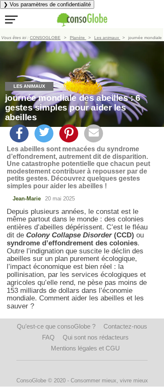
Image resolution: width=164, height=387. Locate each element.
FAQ (48, 337)
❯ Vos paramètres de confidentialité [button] (47, 4)
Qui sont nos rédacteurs (96, 337)
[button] (11, 19)
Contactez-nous (125, 326)
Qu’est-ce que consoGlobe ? (56, 326)
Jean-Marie (27, 198)
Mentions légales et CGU (85, 348)
